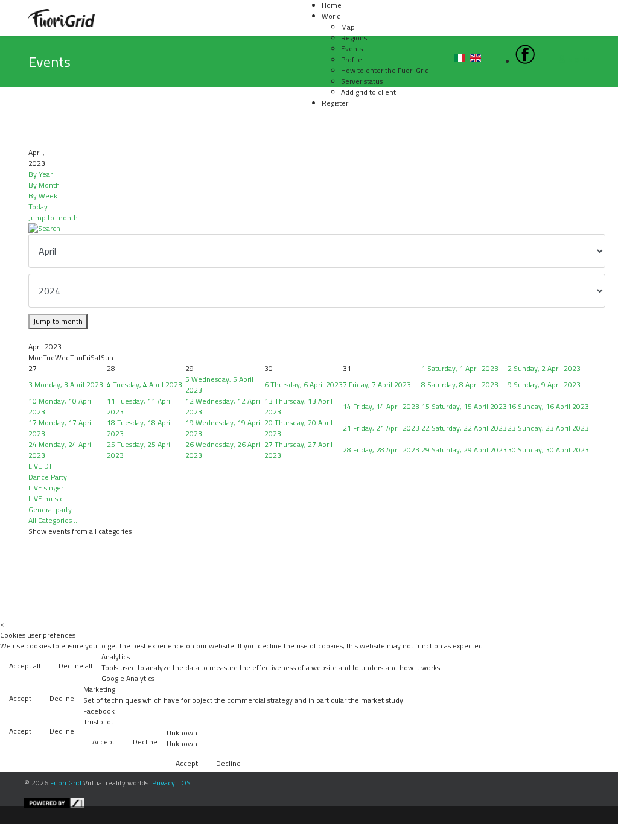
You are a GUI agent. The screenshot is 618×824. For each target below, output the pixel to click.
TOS (184, 782)
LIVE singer (45, 487)
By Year (40, 174)
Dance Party (47, 477)
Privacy (163, 782)
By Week (42, 195)
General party (50, 509)
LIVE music (45, 498)
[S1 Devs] (318, 803)
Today (38, 206)
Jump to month (53, 217)
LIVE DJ (39, 466)
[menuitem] (331, 16)
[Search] (309, 228)
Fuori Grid (65, 782)
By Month (44, 185)
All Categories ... (53, 520)
